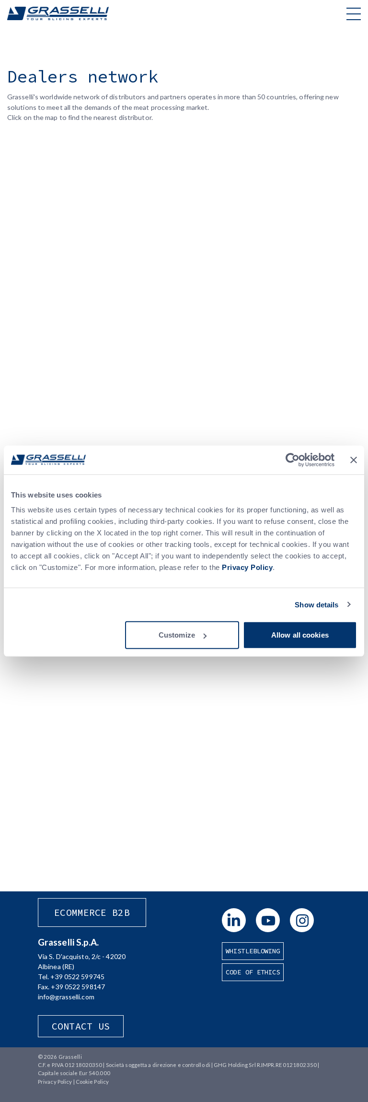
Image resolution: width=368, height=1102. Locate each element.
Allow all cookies (300, 635)
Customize (177, 635)
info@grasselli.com (66, 997)
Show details (316, 604)
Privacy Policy (247, 567)
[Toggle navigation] (353, 13)
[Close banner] (353, 459)
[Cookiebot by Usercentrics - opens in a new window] (292, 459)
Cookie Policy (92, 1081)
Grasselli (58, 13)
